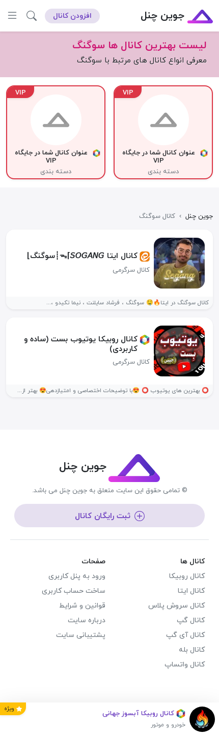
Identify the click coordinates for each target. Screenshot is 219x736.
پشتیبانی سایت (80, 635)
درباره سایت (86, 620)
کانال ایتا (191, 591)
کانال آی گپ (185, 635)
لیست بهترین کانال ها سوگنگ (139, 46)
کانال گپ (191, 620)
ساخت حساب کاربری (73, 591)
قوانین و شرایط (82, 606)
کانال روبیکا (187, 576)
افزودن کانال (72, 16)
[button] (31, 15)
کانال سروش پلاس (176, 606)
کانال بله (192, 650)
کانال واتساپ (185, 664)
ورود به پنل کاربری (76, 576)
